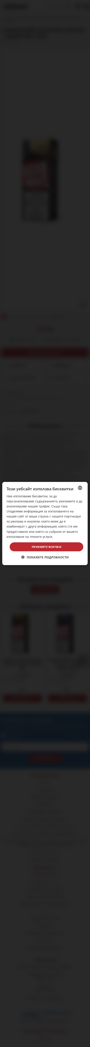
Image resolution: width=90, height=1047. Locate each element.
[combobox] (80, 488)
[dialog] (45, 523)
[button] (45, 557)
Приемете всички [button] (46, 547)
